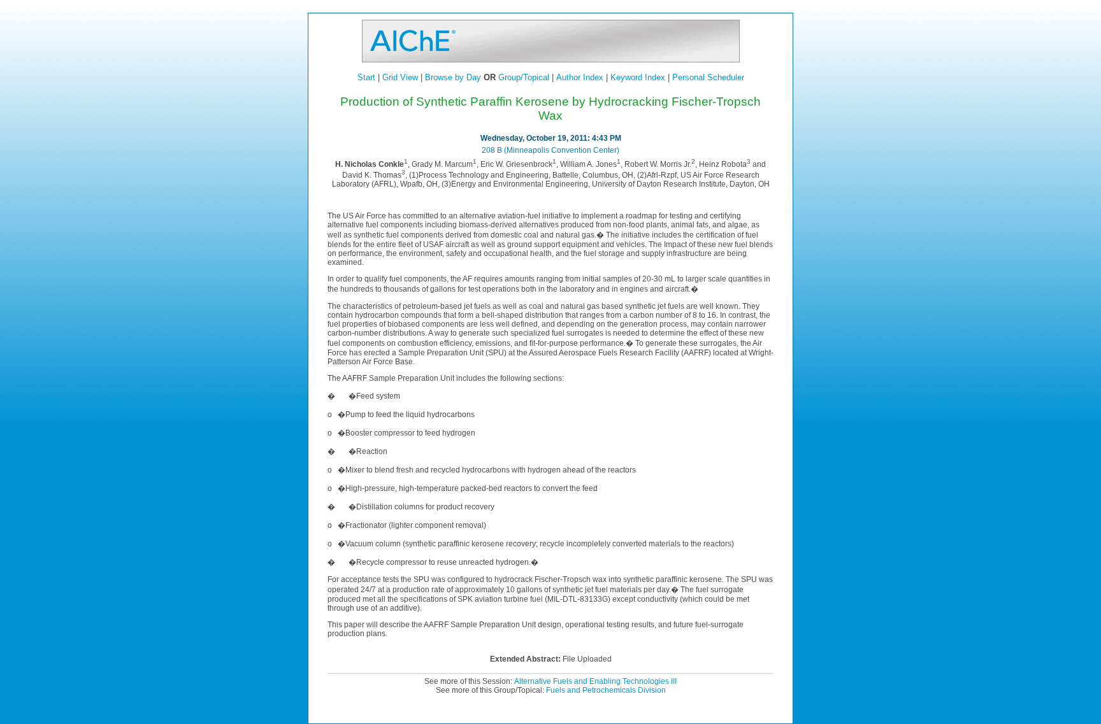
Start (366, 77)
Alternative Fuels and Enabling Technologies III (595, 681)
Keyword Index (637, 77)
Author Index (579, 77)
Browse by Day (453, 77)
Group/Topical (523, 77)
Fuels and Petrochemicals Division (606, 690)
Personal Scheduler (708, 77)
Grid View (400, 77)
